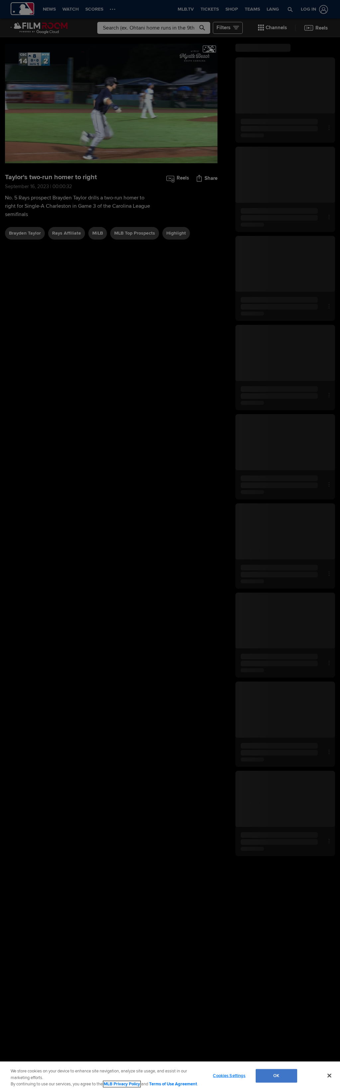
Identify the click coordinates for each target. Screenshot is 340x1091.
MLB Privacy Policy (122, 1084)
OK (276, 1075)
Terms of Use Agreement (173, 1084)
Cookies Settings (229, 1075)
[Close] (329, 1075)
